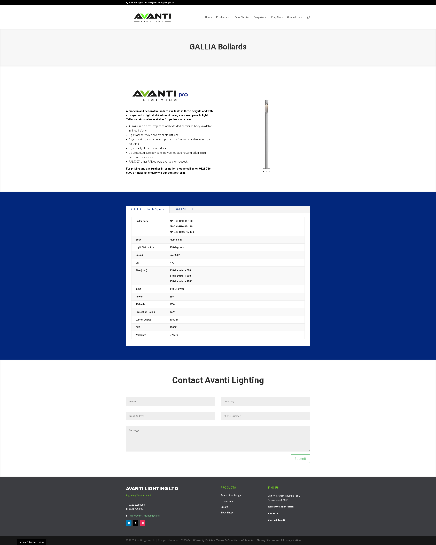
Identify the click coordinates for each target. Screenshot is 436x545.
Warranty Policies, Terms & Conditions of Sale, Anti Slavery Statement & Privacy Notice (247, 540)
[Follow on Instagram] (142, 523)
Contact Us (293, 17)
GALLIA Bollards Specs (147, 209)
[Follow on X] (135, 523)
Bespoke (259, 17)
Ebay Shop (277, 17)
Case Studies (242, 17)
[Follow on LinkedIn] (128, 523)
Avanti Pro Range (231, 495)
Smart (224, 506)
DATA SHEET (184, 209)
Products (221, 17)
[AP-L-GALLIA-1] (266, 177)
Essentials (227, 501)
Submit (300, 458)
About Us (273, 513)
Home (208, 17)
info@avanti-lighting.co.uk (144, 515)
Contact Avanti (276, 520)
